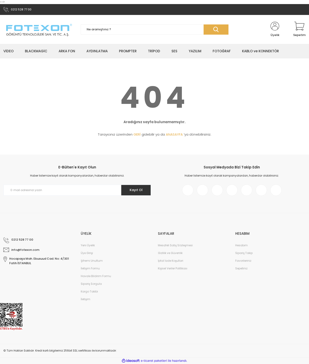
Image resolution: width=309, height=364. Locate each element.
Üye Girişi (87, 253)
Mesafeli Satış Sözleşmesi (175, 245)
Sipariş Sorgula (91, 284)
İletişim (85, 299)
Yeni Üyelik (88, 245)
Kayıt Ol (136, 190)
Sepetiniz (241, 268)
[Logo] (38, 29)
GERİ (137, 134)
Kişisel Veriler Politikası (172, 268)
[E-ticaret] (154, 361)
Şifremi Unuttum (92, 261)
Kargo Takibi (89, 291)
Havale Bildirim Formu (96, 276)
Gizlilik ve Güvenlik (170, 253)
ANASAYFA (174, 134)
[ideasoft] (131, 361)
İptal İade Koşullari (170, 261)
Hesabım (241, 245)
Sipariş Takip (244, 253)
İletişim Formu (90, 268)
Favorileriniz (243, 261)
